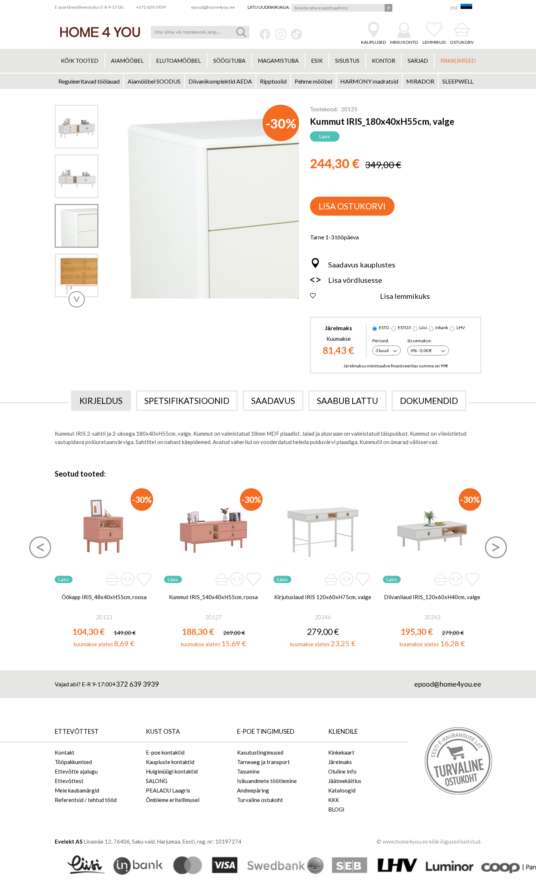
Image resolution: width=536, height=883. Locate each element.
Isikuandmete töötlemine (267, 781)
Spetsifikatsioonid (186, 401)
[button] (76, 299)
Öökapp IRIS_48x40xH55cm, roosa (104, 597)
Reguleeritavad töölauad (89, 81)
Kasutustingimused (260, 752)
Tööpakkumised (73, 762)
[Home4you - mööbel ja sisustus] (100, 32)
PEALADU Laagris (168, 790)
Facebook (265, 34)
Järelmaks (340, 762)
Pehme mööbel (313, 81)
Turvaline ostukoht (260, 800)
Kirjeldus (101, 401)
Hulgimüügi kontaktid (172, 771)
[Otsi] (241, 32)
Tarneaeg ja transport (263, 762)
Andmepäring (253, 790)
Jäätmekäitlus (344, 781)
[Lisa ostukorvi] (112, 579)
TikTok (296, 34)
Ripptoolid (273, 81)
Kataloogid (342, 790)
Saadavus (273, 401)
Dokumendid (429, 401)
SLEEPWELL (457, 81)
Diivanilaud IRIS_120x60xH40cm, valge (432, 597)
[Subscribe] (388, 8)
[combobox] (200, 32)
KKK (333, 800)
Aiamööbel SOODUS (154, 81)
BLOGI (336, 809)
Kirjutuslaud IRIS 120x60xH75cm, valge (322, 597)
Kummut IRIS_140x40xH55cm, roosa (213, 597)
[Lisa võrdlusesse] (128, 579)
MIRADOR (420, 81)
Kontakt (64, 752)
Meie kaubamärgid (77, 790)
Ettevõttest (69, 781)
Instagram (280, 34)
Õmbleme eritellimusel (172, 800)
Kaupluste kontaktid (170, 762)
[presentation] (40, 547)
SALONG (156, 781)
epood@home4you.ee (447, 684)
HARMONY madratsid (369, 81)
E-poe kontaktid (165, 752)
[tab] (101, 400)
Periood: (380, 340)
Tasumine (248, 771)
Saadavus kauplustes (361, 264)
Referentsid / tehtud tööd (86, 800)
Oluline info (342, 771)
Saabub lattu (347, 401)
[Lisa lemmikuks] (144, 579)
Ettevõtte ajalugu (76, 771)
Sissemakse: (419, 340)
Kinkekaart (341, 752)
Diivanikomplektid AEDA (220, 81)
